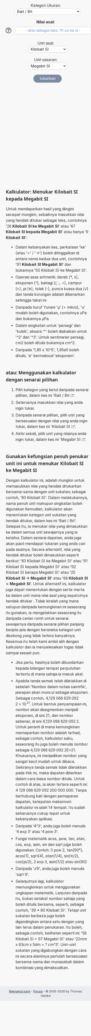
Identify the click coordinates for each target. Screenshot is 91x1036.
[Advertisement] (45, 135)
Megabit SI (71, 439)
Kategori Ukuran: (46, 5)
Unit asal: (45, 43)
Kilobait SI (61, 426)
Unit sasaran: (45, 59)
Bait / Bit (61, 395)
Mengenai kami (19, 991)
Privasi (38, 991)
